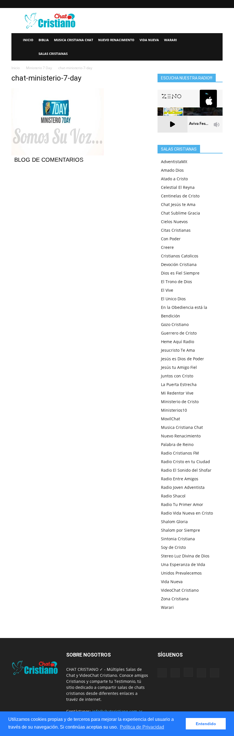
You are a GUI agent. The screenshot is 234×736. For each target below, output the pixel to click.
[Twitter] (218, 4)
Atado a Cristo (174, 178)
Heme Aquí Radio (177, 341)
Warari (170, 40)
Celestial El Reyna (178, 187)
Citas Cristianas (176, 230)
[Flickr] (190, 4)
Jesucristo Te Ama (178, 350)
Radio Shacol (173, 496)
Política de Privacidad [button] (142, 727)
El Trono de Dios (176, 281)
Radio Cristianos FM (180, 453)
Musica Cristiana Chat (73, 40)
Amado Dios (172, 170)
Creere (167, 247)
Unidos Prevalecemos (181, 573)
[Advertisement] (155, 20)
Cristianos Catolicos (179, 256)
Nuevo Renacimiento (116, 40)
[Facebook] (180, 4)
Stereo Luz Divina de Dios (185, 556)
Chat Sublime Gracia (180, 213)
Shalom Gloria (174, 521)
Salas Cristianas (53, 53)
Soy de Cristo (173, 547)
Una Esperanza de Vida (183, 564)
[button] (216, 40)
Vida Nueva (149, 40)
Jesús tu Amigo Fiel (179, 367)
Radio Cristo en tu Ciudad (185, 461)
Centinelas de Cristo (180, 196)
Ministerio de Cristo (180, 401)
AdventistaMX (174, 161)
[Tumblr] (209, 4)
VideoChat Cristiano (180, 590)
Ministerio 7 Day (39, 67)
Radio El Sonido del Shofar (186, 470)
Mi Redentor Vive (177, 393)
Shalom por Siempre (180, 530)
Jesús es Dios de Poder (182, 358)
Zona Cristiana (175, 598)
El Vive (167, 290)
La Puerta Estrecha (179, 384)
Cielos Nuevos (174, 221)
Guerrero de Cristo (179, 333)
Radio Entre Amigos (179, 478)
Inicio (28, 40)
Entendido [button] (206, 723)
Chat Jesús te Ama (178, 204)
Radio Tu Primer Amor (182, 504)
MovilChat (170, 418)
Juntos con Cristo (177, 376)
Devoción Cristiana (179, 264)
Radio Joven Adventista (183, 487)
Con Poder (171, 238)
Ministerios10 (174, 410)
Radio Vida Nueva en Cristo (187, 513)
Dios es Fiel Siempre (180, 273)
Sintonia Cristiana (178, 538)
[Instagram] (199, 4)
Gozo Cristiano (175, 324)
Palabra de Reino (177, 444)
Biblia (44, 40)
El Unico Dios (173, 298)
